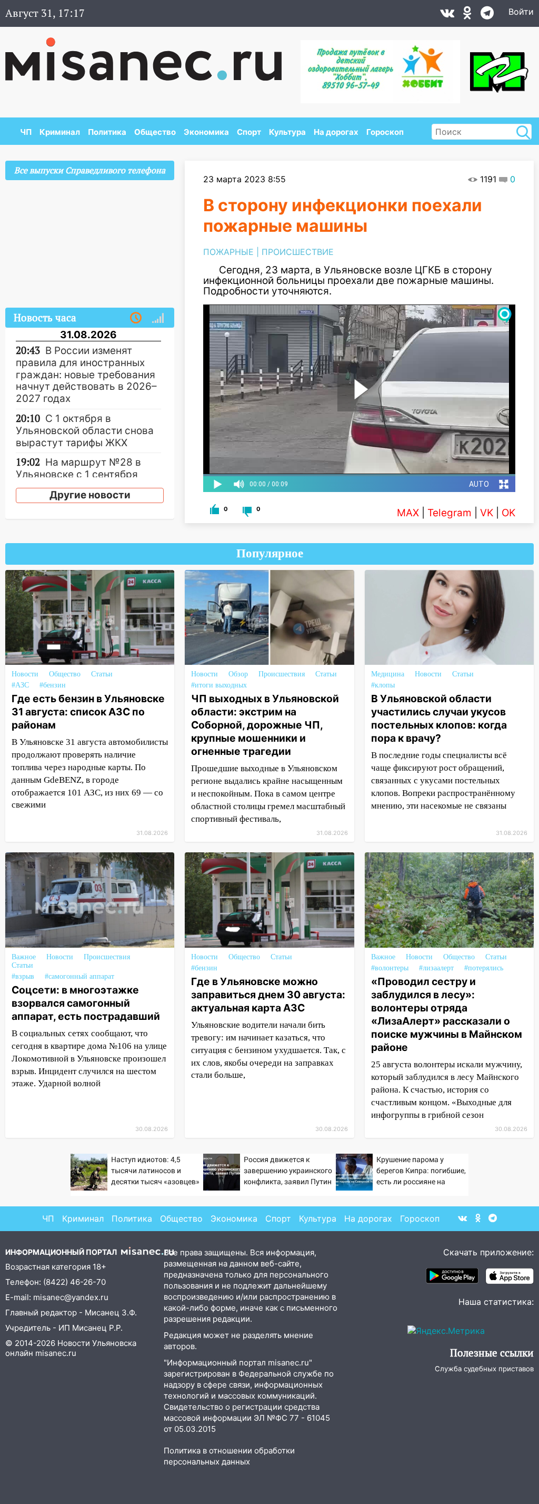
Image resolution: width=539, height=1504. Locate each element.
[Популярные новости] (158, 318)
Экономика (206, 132)
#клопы (383, 685)
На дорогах (336, 132)
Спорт (249, 132)
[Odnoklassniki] (467, 15)
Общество (155, 132)
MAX (408, 513)
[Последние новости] (136, 318)
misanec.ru (55, 1353)
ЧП (26, 132)
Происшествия (281, 674)
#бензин (52, 685)
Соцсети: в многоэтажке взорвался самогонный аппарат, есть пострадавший (86, 1003)
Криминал (59, 132)
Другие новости (90, 495)
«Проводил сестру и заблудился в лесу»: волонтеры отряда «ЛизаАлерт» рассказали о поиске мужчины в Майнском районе (446, 1014)
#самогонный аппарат (79, 976)
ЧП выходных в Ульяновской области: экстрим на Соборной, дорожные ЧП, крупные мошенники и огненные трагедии (265, 725)
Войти (521, 11)
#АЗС (20, 685)
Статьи (102, 674)
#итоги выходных (219, 685)
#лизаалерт (436, 968)
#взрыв (23, 976)
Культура (287, 132)
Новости (25, 674)
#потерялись (483, 968)
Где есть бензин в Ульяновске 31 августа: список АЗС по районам (88, 711)
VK (486, 513)
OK (508, 513)
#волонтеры (389, 968)
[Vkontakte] (447, 15)
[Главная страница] (150, 54)
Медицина (387, 674)
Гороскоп (385, 132)
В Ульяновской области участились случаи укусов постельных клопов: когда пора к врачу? (439, 718)
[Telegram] (487, 15)
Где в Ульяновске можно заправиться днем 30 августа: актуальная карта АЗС (268, 994)
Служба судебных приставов (484, 1368)
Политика (107, 132)
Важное (24, 957)
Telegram (449, 513)
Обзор (238, 674)
